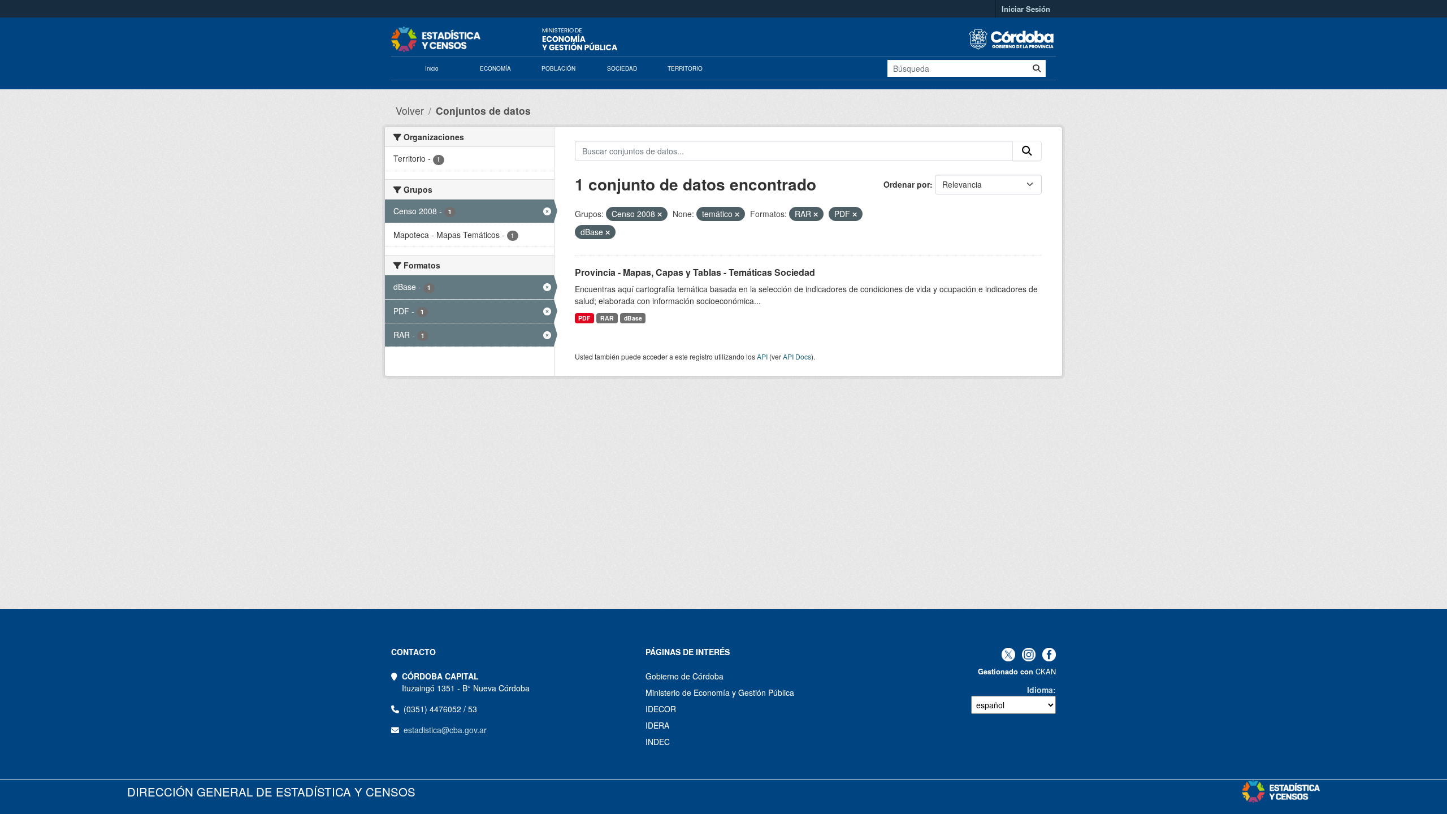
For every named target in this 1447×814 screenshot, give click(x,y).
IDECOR (660, 709)
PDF (584, 318)
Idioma (1040, 689)
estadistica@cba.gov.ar (445, 729)
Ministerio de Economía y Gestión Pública (719, 692)
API (762, 356)
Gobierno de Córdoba (684, 676)
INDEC (657, 741)
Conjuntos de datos (483, 110)
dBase (633, 318)
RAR (607, 318)
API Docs (797, 356)
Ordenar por (906, 184)
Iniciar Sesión (1026, 8)
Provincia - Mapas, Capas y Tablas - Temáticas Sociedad (695, 272)
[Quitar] (659, 214)
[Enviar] (1036, 68)
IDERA (657, 725)
